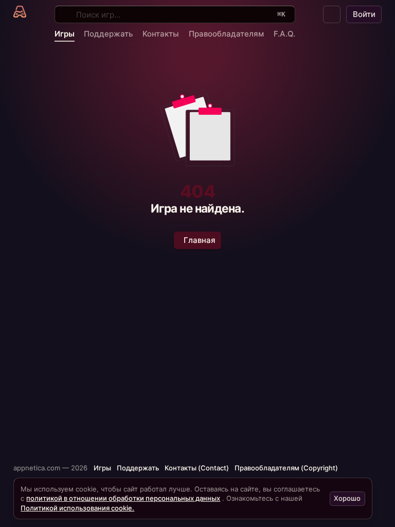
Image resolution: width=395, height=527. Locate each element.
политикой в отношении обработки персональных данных (123, 498)
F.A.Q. (284, 34)
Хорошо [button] (347, 498)
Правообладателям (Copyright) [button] (286, 468)
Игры (65, 34)
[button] (331, 14)
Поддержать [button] (138, 468)
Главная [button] (200, 240)
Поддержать (108, 34)
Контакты (160, 34)
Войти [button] (364, 14)
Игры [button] (102, 468)
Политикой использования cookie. (77, 508)
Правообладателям (226, 34)
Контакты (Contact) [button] (197, 468)
